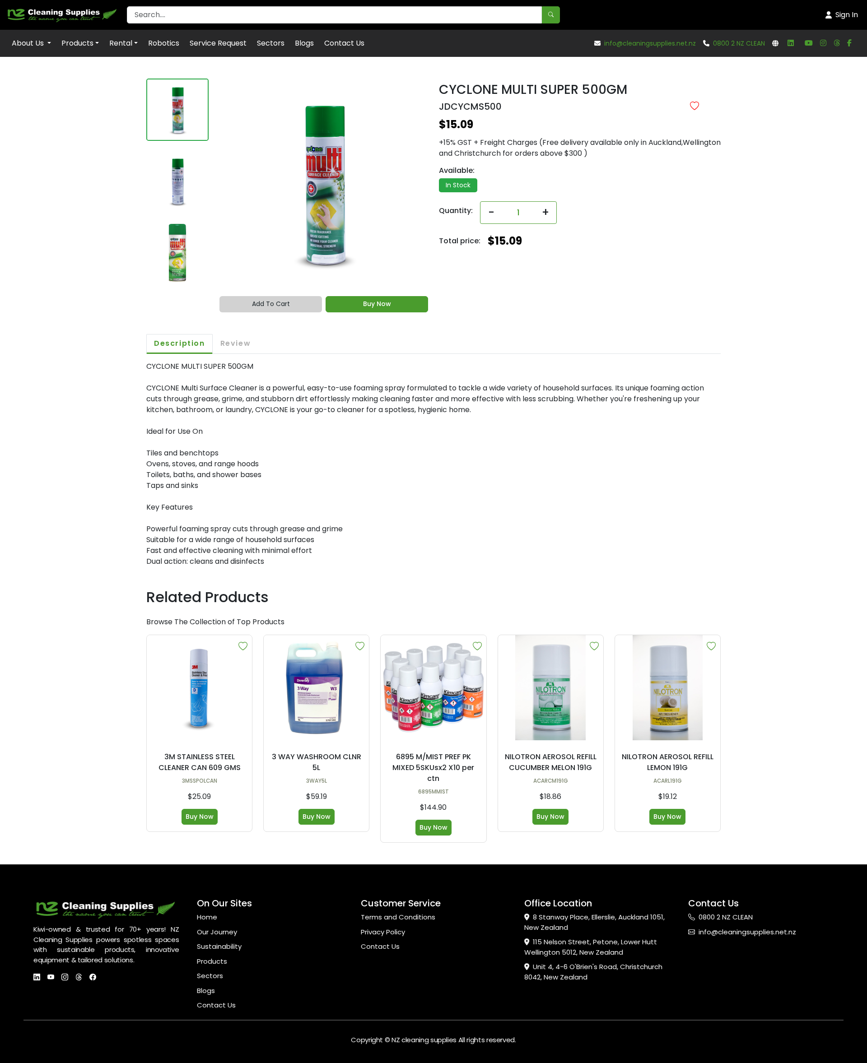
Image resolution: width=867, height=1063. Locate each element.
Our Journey (217, 932)
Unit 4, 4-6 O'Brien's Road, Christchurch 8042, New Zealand (593, 972)
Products (77, 43)
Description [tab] (179, 343)
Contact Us (344, 43)
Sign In (846, 14)
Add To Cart (271, 303)
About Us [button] (29, 43)
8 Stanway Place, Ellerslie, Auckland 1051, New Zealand (594, 922)
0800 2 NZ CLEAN (739, 43)
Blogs (304, 43)
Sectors (270, 43)
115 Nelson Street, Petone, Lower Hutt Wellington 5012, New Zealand (590, 947)
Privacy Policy (383, 932)
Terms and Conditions (398, 917)
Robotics (163, 43)
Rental (120, 43)
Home (207, 917)
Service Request (218, 43)
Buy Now (377, 303)
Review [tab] (235, 343)
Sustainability (219, 946)
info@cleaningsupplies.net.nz (650, 43)
